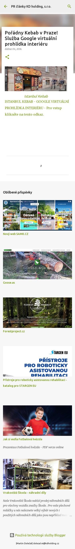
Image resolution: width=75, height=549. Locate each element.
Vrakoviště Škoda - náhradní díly (24, 492)
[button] (7, 57)
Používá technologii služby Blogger (40, 535)
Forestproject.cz (14, 331)
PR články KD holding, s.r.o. (31, 6)
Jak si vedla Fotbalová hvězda (22, 439)
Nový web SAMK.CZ (15, 234)
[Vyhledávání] (69, 6)
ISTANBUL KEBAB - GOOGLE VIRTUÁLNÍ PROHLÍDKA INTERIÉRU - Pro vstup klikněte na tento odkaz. (37, 108)
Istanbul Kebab (36, 96)
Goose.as (9, 282)
